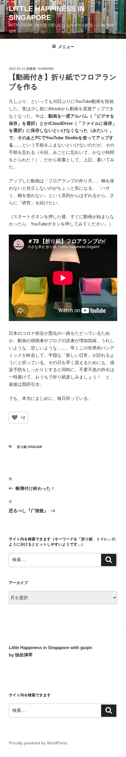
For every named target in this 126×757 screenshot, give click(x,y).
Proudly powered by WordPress (38, 743)
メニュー (66, 46)
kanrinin (46, 68)
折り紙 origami (29, 447)
